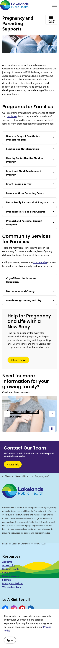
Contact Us (7, 572)
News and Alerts (10, 576)
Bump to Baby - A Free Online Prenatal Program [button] (23, 137)
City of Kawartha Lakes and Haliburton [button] (21, 280)
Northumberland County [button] (20, 291)
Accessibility (8, 565)
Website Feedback (11, 587)
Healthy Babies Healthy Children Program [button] (25, 159)
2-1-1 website (40, 262)
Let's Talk (14, 464)
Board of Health (10, 569)
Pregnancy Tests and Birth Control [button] (25, 211)
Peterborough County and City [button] (23, 300)
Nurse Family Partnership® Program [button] (27, 202)
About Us (7, 561)
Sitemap (6, 579)
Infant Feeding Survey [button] (18, 184)
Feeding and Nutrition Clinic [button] (22, 148)
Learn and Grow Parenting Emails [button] (25, 193)
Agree (10, 640)
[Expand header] (54, 5)
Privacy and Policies (12, 583)
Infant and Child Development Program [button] (23, 172)
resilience (11, 116)
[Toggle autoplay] (52, 429)
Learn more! (19, 360)
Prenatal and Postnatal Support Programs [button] (24, 222)
